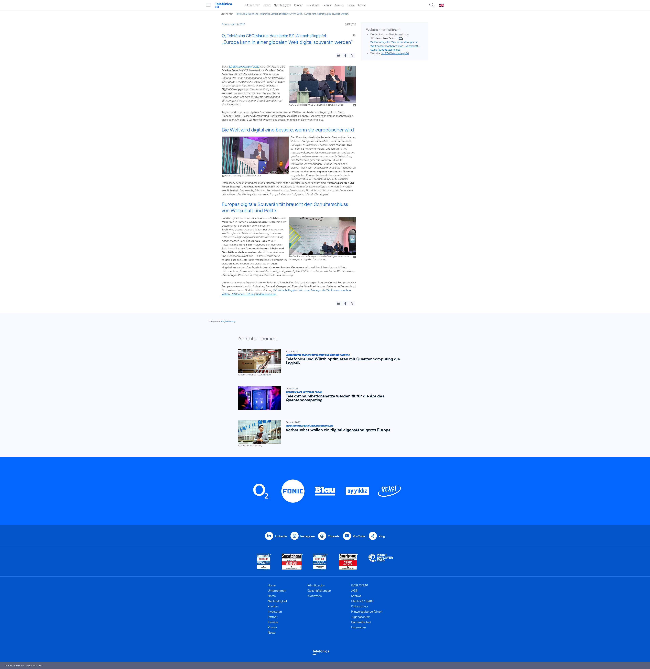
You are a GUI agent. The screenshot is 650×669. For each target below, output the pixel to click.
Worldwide (314, 596)
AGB (354, 591)
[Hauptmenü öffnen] (208, 5)
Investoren (313, 5)
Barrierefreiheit (361, 622)
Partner (327, 5)
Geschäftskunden (319, 591)
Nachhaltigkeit (282, 5)
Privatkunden (316, 585)
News (361, 5)
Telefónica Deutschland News (274, 13)
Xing (381, 536)
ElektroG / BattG (362, 601)
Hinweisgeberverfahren (366, 612)
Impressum (358, 627)
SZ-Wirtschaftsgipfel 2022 (243, 66)
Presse (351, 5)
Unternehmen (252, 5)
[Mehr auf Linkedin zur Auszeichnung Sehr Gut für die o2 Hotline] (320, 562)
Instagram (307, 536)
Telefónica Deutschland (246, 13)
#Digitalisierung (228, 321)
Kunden (298, 5)
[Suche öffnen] (432, 5)
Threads (334, 536)
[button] (339, 55)
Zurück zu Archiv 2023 (233, 24)
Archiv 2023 (296, 13)
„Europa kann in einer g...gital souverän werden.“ (326, 13)
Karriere (338, 5)
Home (272, 585)
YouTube (359, 536)
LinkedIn (281, 536)
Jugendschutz (360, 617)
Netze (267, 5)
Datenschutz (359, 606)
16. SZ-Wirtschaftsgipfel (395, 53)
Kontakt (356, 596)
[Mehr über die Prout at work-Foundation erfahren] (380, 562)
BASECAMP (359, 585)
